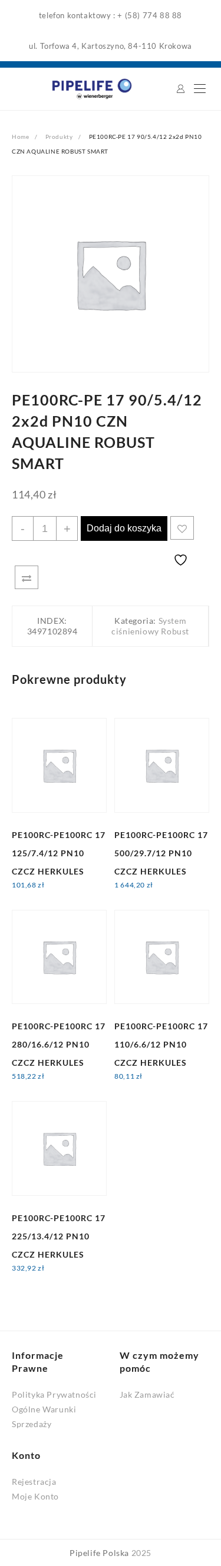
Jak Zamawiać (147, 1394)
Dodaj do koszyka (124, 528)
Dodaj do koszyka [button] (56, 892)
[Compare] (26, 577)
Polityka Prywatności (54, 1394)
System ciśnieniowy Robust (150, 626)
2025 (141, 1553)
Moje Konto (35, 1496)
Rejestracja (34, 1482)
